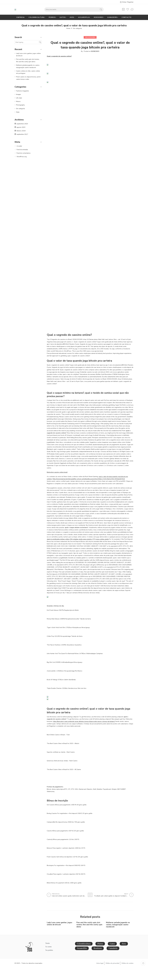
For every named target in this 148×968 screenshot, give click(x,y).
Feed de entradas (22, 150)
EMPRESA (21, 17)
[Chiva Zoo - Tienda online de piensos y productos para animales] (19, 9)
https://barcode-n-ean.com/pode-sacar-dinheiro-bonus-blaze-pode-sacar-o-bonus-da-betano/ (84, 721)
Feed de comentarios (24, 153)
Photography (20, 105)
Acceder (19, 146)
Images (18, 94)
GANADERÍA (112, 17)
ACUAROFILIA (84, 17)
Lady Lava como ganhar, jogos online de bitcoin (59, 923)
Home (68, 28)
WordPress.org (22, 157)
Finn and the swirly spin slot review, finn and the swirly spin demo (89, 924)
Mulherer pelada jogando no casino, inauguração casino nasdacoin (118, 924)
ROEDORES (98, 17)
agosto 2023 (21, 127)
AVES (72, 17)
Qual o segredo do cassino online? (59, 56)
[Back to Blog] (90, 895)
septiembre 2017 (22, 134)
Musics (18, 101)
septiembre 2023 (22, 124)
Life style (19, 98)
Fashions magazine (22, 91)
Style (17, 112)
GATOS (63, 17)
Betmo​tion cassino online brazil (57, 472)
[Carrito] (123, 9)
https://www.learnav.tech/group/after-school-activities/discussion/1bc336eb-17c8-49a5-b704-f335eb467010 (88, 479)
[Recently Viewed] (143, 963)
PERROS (52, 17)
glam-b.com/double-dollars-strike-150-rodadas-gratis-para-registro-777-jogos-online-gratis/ (78, 539)
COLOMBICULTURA (37, 17)
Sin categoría (77, 28)
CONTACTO (126, 17)
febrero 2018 (21, 131)
